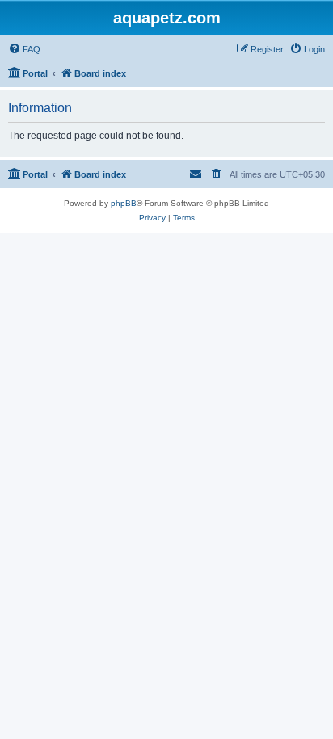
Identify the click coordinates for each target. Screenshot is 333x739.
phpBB (124, 203)
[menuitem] (24, 49)
